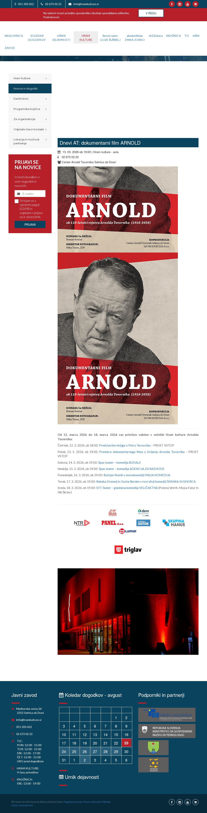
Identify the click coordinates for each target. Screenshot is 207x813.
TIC (186, 35)
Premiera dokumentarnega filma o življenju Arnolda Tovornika (142, 452)
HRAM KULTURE (85, 37)
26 (85, 751)
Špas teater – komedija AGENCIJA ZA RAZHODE (131, 469)
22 (116, 743)
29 (116, 751)
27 (95, 751)
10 (64, 734)
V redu (151, 13)
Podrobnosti (51, 17)
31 (64, 759)
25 (74, 751)
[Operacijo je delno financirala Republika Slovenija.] (166, 731)
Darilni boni (21, 98)
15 (116, 734)
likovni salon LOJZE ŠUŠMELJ (110, 37)
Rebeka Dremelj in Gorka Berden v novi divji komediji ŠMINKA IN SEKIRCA (146, 481)
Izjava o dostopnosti (22, 805)
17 (64, 743)
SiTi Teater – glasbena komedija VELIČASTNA (127, 488)
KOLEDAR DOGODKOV (37, 37)
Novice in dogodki (26, 88)
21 (106, 743)
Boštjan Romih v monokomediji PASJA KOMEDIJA (137, 475)
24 (64, 751)
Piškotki (106, 801)
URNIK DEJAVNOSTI (61, 37)
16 (126, 734)
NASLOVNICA (14, 35)
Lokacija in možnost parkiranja (26, 141)
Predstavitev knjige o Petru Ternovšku (125, 445)
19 (85, 743)
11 (74, 734)
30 (126, 751)
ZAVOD (10, 47)
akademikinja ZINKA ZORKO (135, 37)
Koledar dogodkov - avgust (92, 694)
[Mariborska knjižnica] (153, 764)
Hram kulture (22, 78)
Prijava (30, 224)
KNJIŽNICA (173, 35)
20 (95, 743)
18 (74, 743)
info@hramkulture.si (86, 4)
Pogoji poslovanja (73, 801)
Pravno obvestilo (92, 801)
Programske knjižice (27, 109)
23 (126, 743)
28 (106, 751)
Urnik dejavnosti (81, 776)
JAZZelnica (156, 35)
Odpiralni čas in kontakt (29, 129)
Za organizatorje (24, 119)
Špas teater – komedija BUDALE (119, 462)
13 (95, 734)
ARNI (196, 35)
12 (85, 734)
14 (106, 734)
